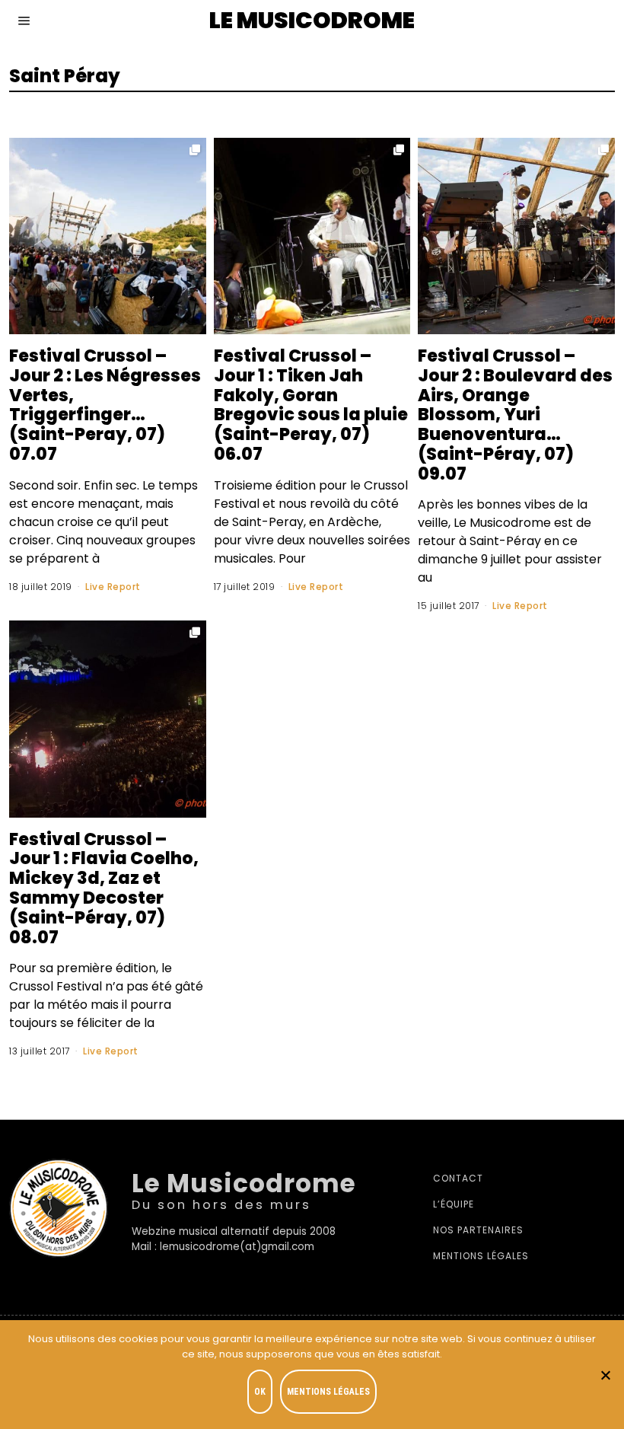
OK (260, 1391)
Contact (458, 1178)
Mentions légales (481, 1255)
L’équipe (453, 1204)
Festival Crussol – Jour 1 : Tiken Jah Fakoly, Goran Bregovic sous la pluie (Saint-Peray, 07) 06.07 (311, 404)
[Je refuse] (605, 1375)
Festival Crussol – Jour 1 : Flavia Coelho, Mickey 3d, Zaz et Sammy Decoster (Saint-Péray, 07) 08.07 (104, 888)
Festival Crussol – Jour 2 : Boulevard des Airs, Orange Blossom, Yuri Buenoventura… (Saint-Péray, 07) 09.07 (515, 414)
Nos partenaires (478, 1229)
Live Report (113, 586)
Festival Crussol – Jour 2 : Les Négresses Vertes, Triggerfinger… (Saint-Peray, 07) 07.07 (105, 404)
